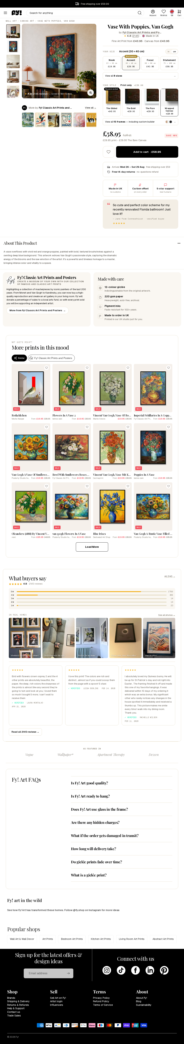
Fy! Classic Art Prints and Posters (142, 32)
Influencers (56, 1005)
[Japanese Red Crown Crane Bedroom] (92, 119)
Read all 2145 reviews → (25, 731)
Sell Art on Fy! (58, 997)
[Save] (46, 367)
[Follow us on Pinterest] (164, 970)
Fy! (17, 1037)
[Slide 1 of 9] (13, 31)
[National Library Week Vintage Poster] (66, 119)
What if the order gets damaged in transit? (105, 835)
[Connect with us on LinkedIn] (150, 970)
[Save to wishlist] (108, 152)
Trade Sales (14, 1015)
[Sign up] (68, 973)
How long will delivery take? (93, 848)
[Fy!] (17, 12)
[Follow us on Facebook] (135, 970)
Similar (21, 358)
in (168, 51)
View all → (90, 107)
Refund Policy (101, 1001)
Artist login (56, 1001)
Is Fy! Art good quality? (89, 782)
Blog (138, 1001)
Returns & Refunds (18, 1005)
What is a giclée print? (88, 874)
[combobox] (85, 13)
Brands (11, 997)
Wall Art (11, 21)
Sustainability (143, 1005)
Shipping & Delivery (18, 1001)
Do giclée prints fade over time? (96, 861)
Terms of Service (103, 1005)
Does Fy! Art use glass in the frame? (99, 809)
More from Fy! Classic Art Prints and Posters (38, 310)
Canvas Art (27, 21)
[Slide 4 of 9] (13, 76)
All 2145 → (169, 576)
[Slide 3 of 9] (13, 61)
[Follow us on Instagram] (106, 970)
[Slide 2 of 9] (13, 46)
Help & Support (15, 1008)
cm (174, 51)
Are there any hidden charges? (95, 822)
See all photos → (166, 615)
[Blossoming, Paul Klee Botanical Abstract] (79, 119)
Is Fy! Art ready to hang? (90, 796)
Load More (92, 546)
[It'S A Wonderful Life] (41, 119)
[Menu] (5, 13)
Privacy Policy (101, 997)
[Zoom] (90, 92)
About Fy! (141, 997)
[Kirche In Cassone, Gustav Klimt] (28, 119)
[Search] (139, 13)
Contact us (13, 1012)
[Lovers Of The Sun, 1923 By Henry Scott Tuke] (53, 119)
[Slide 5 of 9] (13, 92)
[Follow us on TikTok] (121, 970)
